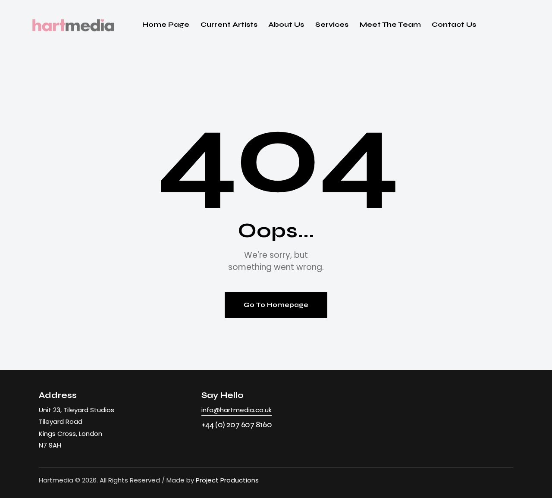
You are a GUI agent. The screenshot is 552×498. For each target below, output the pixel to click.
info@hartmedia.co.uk (236, 409)
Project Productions (227, 480)
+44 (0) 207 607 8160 (236, 424)
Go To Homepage (276, 305)
